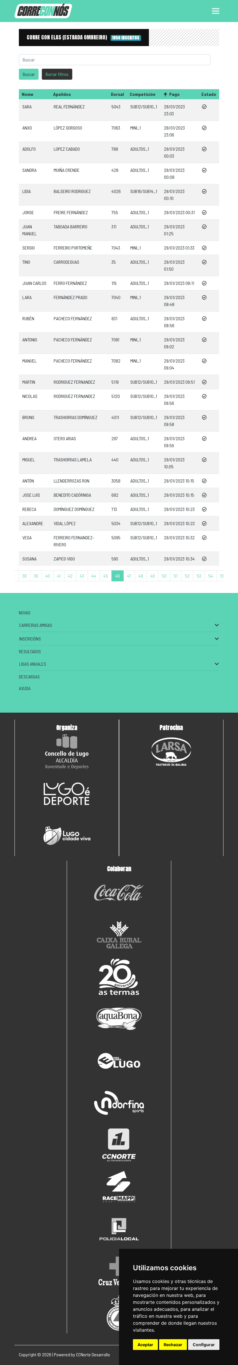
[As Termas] (119, 977)
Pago (174, 94)
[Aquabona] (119, 1019)
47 (129, 575)
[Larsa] (171, 752)
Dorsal (117, 94)
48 (140, 575)
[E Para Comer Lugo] (119, 1061)
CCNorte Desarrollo (93, 1354)
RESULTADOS (30, 651)
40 (47, 575)
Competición (142, 94)
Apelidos (62, 94)
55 (222, 575)
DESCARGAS (29, 676)
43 (82, 575)
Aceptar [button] (145, 1344)
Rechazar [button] (173, 1344)
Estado (208, 94)
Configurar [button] (204, 1344)
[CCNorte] (119, 1145)
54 (210, 575)
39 (36, 575)
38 (24, 575)
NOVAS (24, 612)
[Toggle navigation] (215, 11)
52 (187, 575)
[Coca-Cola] (119, 893)
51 (176, 575)
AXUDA (24, 688)
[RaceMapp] (119, 1187)
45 (105, 575)
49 (152, 575)
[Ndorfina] (119, 1103)
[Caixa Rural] (119, 935)
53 (199, 575)
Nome (27, 94)
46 (117, 575)
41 (59, 575)
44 (93, 575)
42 (70, 575)
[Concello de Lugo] (67, 752)
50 (164, 575)
